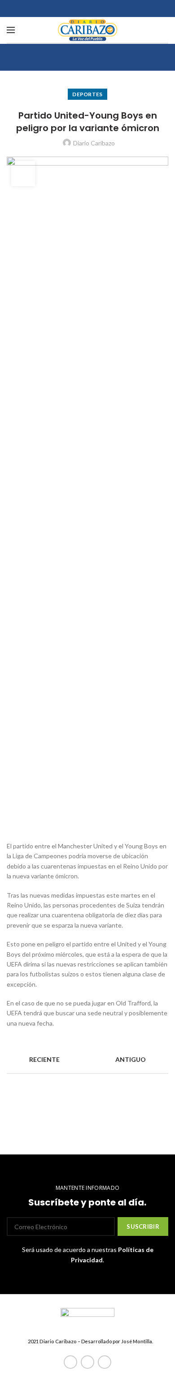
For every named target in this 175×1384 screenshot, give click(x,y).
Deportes (87, 94)
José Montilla (136, 1341)
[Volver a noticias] (87, 1059)
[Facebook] (70, 1362)
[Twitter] (87, 1362)
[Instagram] (104, 1362)
